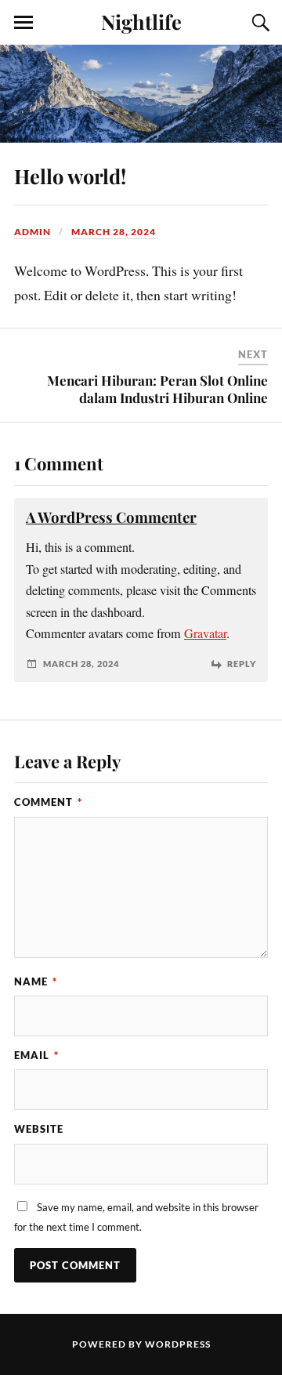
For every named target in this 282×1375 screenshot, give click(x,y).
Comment (48, 802)
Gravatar (205, 633)
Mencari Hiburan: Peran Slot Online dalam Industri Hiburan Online (157, 389)
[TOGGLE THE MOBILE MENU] (23, 23)
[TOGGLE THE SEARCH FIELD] (258, 23)
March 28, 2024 (113, 232)
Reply (241, 663)
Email (36, 1055)
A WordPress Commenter (111, 517)
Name (35, 981)
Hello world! (70, 175)
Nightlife (141, 21)
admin (32, 232)
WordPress (178, 1344)
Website (38, 1129)
